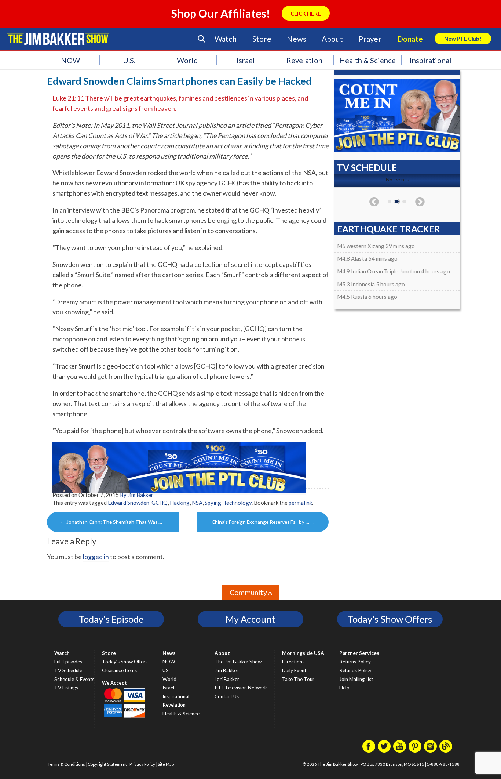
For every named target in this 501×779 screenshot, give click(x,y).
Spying (213, 502)
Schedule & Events (74, 679)
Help (344, 688)
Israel (246, 60)
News (296, 38)
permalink (300, 502)
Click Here (305, 13)
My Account (250, 618)
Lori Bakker (227, 679)
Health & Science (367, 60)
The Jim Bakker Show (238, 661)
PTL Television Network (241, 688)
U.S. (129, 60)
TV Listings (66, 688)
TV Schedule (68, 670)
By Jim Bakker (136, 495)
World (187, 60)
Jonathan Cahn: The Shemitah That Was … (111, 522)
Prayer (369, 38)
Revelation (304, 60)
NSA (197, 502)
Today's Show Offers (390, 618)
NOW (70, 60)
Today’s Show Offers (124, 661)
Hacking (180, 502)
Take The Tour (298, 679)
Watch (226, 38)
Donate (410, 38)
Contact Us (227, 696)
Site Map (166, 764)
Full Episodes (68, 661)
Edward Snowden (128, 502)
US (165, 670)
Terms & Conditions (66, 764)
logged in (96, 556)
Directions (293, 661)
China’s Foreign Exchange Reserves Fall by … (263, 522)
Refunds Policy (355, 670)
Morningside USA (303, 653)
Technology (237, 502)
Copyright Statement (107, 764)
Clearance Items (119, 670)
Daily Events (295, 670)
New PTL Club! (463, 38)
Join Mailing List (356, 679)
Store (261, 38)
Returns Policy (355, 661)
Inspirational (430, 60)
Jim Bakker (58, 39)
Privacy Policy (142, 764)
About (332, 38)
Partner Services (359, 653)
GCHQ (159, 502)
